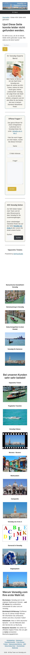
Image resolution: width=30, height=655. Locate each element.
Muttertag (15, 648)
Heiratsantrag (11, 640)
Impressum (19, 640)
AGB (24, 644)
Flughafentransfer (10, 642)
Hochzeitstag (20, 646)
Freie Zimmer (20, 642)
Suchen (9, 234)
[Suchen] (4, 49)
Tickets (5, 644)
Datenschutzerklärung (15, 644)
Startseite (5, 17)
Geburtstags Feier (10, 646)
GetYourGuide (18, 254)
